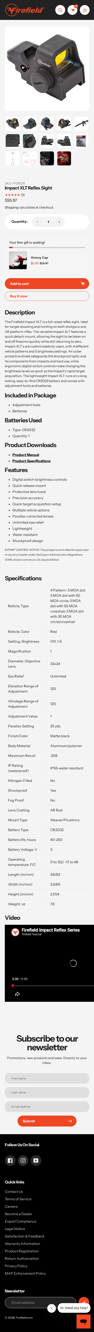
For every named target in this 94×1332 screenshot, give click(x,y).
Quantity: (19, 221)
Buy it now (18, 296)
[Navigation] (85, 10)
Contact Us (14, 1191)
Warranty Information (22, 1243)
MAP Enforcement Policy (25, 1273)
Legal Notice (15, 1229)
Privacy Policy (16, 1266)
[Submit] (83, 1302)
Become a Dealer (18, 1214)
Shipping (11, 207)
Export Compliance (20, 1221)
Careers (11, 1206)
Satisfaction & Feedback (25, 1236)
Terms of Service (18, 1199)
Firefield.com (24, 1317)
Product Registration (22, 1251)
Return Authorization (22, 1258)
